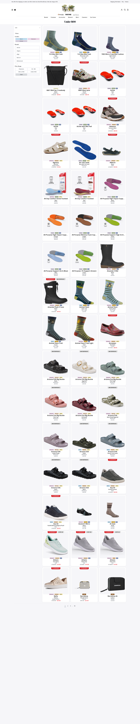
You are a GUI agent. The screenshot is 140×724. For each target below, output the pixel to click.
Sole (112, 93)
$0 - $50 (34, 69)
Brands (17, 44)
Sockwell (84, 526)
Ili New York (55, 93)
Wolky (112, 165)
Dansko (55, 201)
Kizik (56, 563)
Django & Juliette (55, 165)
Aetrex (18, 47)
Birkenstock (20, 61)
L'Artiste (112, 346)
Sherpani (84, 599)
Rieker (112, 490)
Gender (17, 36)
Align (18, 54)
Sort (16, 27)
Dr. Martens (84, 93)
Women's (33, 39)
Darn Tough (55, 57)
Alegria (18, 51)
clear (21, 74)
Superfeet (112, 201)
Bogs (112, 274)
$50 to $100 (21, 71)
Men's (21, 39)
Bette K (19, 57)
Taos (112, 129)
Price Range (18, 66)
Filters (17, 33)
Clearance (21, 69)
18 (74, 606)
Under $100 (33, 71)
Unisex (21, 41)
